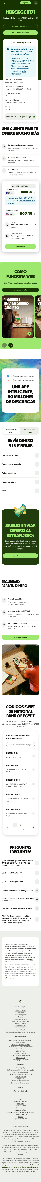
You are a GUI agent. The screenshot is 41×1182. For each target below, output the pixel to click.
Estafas (20, 1116)
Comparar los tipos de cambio (20, 1083)
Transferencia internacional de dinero (20, 1040)
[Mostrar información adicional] (29, 334)
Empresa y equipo (20, 1010)
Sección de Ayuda (20, 1025)
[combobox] (9, 193)
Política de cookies (20, 1106)
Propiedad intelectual (20, 1114)
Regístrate (25, 3)
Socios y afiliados (20, 1023)
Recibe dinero (20, 1049)
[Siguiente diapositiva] (10, 345)
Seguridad (20, 1012)
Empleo (20, 1017)
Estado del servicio (20, 1019)
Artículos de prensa (20, 1015)
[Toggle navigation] (36, 3)
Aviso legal (20, 1103)
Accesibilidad (20, 1030)
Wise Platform (20, 1051)
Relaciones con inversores (20, 1021)
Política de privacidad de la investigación (20, 1070)
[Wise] (4, 3)
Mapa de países (20, 1110)
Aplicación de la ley (20, 1119)
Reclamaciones (20, 1108)
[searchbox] (20, 744)
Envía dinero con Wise (20, 33)
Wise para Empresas (20, 1053)
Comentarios (20, 1028)
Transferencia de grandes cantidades (20, 1046)
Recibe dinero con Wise (20, 27)
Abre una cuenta (20, 290)
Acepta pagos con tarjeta (20, 1060)
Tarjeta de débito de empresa (20, 1055)
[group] (18, 316)
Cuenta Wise (20, 1042)
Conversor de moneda (20, 1072)
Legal (20, 1099)
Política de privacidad (20, 1101)
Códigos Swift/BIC (20, 1076)
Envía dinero (20, 247)
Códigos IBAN (20, 1078)
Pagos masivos (20, 1057)
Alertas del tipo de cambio (20, 1081)
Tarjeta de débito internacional (20, 1044)
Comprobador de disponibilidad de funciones (20, 1032)
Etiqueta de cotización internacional (20, 1074)
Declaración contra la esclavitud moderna (20, 1112)
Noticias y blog (20, 1068)
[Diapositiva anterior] (4, 345)
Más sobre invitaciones (20, 556)
